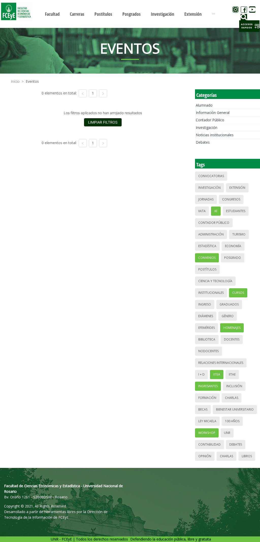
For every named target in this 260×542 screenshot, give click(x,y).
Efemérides (206, 328)
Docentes (231, 339)
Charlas (231, 398)
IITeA (216, 374)
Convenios (207, 258)
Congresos (231, 199)
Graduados (229, 304)
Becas (202, 409)
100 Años (232, 421)
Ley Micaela (207, 421)
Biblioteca (206, 339)
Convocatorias (211, 176)
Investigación (206, 127)
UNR (227, 433)
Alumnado (204, 105)
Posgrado (232, 258)
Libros (247, 456)
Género (228, 316)
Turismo (239, 234)
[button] (249, 26)
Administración (211, 234)
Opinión (204, 456)
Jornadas (206, 199)
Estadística (207, 246)
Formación (207, 398)
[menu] (130, 14)
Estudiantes (235, 211)
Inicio (15, 81)
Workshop (206, 433)
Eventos (32, 81)
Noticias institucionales (215, 134)
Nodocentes (208, 351)
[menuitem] (52, 14)
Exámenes (205, 316)
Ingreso (204, 304)
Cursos (238, 293)
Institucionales (211, 293)
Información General (213, 112)
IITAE (232, 374)
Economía (233, 246)
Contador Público (210, 119)
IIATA (202, 211)
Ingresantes (208, 386)
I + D (201, 374)
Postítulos (207, 269)
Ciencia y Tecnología (215, 281)
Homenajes (231, 328)
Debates (203, 142)
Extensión (237, 187)
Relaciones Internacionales (220, 363)
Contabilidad (209, 444)
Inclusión (234, 386)
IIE (215, 211)
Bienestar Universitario (235, 409)
